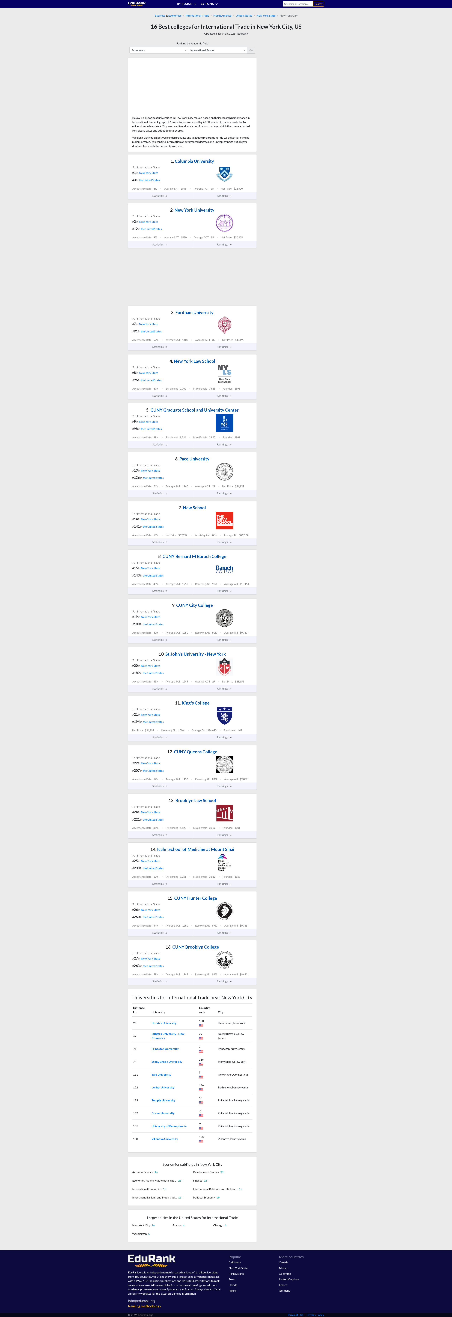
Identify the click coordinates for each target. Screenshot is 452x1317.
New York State (265, 15)
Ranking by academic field (192, 43)
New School (192, 507)
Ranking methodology (144, 1306)
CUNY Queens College (192, 751)
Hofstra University (163, 1023)
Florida (233, 1284)
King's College (192, 702)
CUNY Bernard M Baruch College (192, 556)
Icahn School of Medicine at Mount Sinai (192, 849)
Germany (284, 1290)
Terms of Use (295, 1314)
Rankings (222, 195)
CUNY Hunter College (192, 898)
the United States (149, 180)
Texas (232, 1279)
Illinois (233, 1290)
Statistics (158, 195)
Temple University (163, 1100)
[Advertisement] (158, 88)
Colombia (285, 1273)
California (235, 1262)
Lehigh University (162, 1087)
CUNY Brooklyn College (192, 946)
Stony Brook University (166, 1061)
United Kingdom (289, 1279)
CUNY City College (192, 605)
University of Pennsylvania (169, 1126)
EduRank (242, 33)
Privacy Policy (315, 1314)
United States (244, 15)
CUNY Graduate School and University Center (192, 409)
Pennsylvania (236, 1273)
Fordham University (192, 312)
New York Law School (192, 361)
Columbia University (192, 161)
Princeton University (165, 1048)
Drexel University (163, 1113)
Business (160, 15)
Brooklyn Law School (192, 800)
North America (222, 15)
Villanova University (164, 1138)
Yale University (161, 1074)
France (283, 1284)
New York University (192, 210)
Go (251, 50)
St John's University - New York (192, 654)
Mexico (283, 1268)
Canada (283, 1262)
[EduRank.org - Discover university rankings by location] (137, 3)
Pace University (192, 458)
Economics (175, 15)
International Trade (197, 15)
